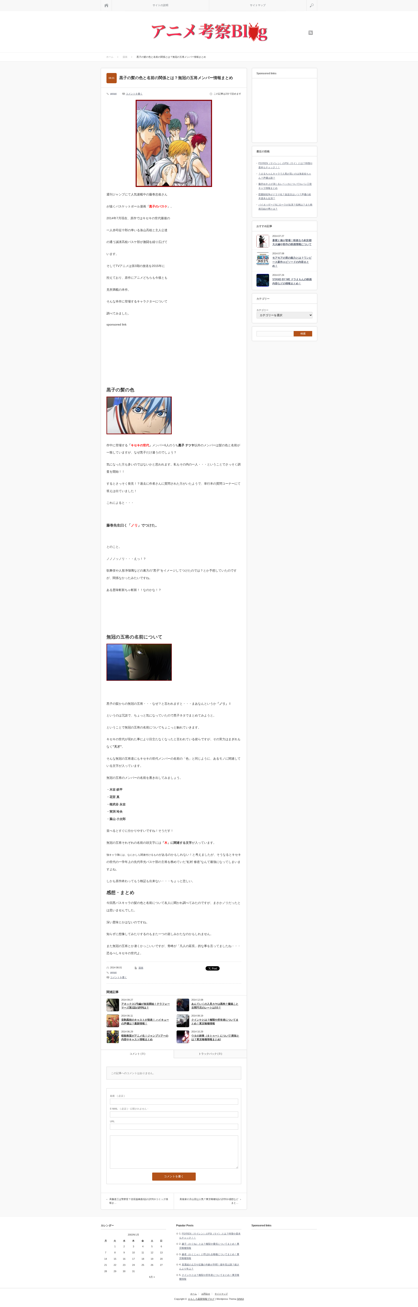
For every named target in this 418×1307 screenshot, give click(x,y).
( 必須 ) (117, 1096)
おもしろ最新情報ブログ (201, 1299)
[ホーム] (106, 5)
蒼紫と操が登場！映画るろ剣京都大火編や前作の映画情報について (292, 242)
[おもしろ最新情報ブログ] (209, 32)
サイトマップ (258, 5)
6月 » (152, 1277)
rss (310, 33)
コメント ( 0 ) (137, 1053)
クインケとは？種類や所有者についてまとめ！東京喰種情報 (214, 1021)
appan (113, 93)
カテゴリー (262, 310)
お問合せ (205, 1294)
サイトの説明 (160, 5)
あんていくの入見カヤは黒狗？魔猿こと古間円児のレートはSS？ (214, 1005)
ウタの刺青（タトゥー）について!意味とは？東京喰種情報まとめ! (215, 1037)
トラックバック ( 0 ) (210, 1053)
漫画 (140, 967)
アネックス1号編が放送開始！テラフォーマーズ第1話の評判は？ (145, 1005)
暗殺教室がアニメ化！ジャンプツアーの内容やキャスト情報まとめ (144, 1037)
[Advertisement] (139, 353)
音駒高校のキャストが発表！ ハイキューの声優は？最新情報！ (145, 1021)
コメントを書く (134, 93)
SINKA (240, 1299)
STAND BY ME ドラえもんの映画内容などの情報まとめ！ (292, 281)
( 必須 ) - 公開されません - (129, 1108)
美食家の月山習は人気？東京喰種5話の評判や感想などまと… (209, 1201)
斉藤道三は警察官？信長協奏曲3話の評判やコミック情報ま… (138, 1201)
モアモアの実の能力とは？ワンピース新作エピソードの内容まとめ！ (292, 261)
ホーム (193, 1294)
